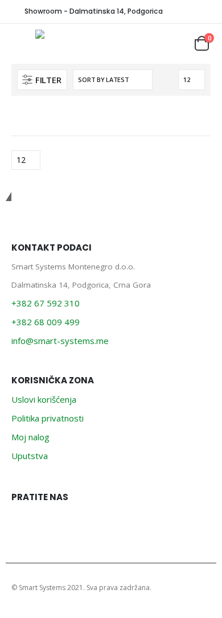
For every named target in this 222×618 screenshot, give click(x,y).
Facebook (23, 523)
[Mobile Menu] (23, 44)
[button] (42, 79)
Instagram (48, 523)
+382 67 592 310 (45, 303)
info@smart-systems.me (60, 340)
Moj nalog (30, 437)
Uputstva (29, 455)
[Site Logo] (67, 34)
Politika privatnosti (47, 418)
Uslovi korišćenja (43, 399)
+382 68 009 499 (45, 322)
